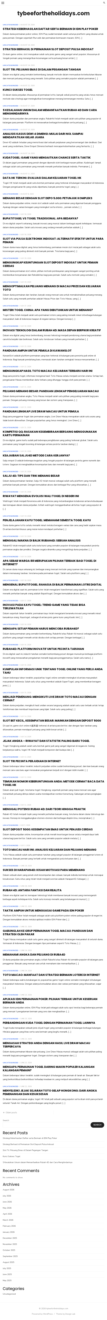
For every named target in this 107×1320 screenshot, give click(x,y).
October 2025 (9, 1250)
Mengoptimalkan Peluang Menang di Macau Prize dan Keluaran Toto (52, 288)
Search (6, 1120)
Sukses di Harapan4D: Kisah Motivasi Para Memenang (44, 870)
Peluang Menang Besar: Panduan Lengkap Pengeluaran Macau (51, 391)
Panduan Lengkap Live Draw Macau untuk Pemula (41, 411)
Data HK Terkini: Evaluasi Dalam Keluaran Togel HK (42, 178)
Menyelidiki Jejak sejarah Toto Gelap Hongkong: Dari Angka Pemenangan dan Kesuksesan (50, 1092)
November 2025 (10, 1244)
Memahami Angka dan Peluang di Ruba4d (34, 955)
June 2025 (7, 1274)
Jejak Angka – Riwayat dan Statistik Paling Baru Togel (46, 741)
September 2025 (10, 1256)
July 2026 (7, 1196)
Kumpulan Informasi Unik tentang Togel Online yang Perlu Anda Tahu (53, 671)
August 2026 (8, 1189)
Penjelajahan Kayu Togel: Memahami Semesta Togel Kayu (47, 520)
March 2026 (8, 1220)
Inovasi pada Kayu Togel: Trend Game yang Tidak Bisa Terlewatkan (44, 606)
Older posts (11, 1112)
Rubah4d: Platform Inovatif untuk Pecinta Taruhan (43, 649)
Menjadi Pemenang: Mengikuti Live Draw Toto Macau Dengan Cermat (49, 698)
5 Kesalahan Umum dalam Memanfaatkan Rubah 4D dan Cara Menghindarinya (50, 111)
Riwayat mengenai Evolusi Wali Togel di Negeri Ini (41, 496)
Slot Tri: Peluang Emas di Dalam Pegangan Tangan (42, 69)
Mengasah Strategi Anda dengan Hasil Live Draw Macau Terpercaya (46, 1044)
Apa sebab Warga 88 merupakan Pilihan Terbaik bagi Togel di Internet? (49, 562)
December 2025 (10, 1238)
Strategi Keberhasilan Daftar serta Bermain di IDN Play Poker (50, 29)
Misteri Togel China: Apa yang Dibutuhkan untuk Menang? (48, 310)
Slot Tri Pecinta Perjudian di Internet (32, 761)
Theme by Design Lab (65, 1314)
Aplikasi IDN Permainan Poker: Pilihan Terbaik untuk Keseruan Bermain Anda (50, 1000)
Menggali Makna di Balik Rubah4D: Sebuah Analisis (42, 540)
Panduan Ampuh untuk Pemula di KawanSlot (37, 351)
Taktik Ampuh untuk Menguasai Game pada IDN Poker (43, 910)
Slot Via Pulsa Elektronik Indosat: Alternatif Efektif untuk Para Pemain (53, 240)
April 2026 (7, 1214)
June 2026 (7, 1202)
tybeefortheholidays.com (53, 13)
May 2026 (7, 1208)
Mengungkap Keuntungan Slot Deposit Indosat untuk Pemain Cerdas (50, 264)
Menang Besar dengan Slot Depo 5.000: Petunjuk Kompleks (47, 198)
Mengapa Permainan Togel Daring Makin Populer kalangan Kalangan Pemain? (48, 1068)
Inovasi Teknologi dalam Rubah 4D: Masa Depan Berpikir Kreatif (52, 330)
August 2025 (8, 1262)
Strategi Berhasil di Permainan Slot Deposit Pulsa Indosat (48, 49)
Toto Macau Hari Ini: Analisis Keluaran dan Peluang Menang (49, 850)
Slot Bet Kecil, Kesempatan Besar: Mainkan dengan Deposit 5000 (52, 721)
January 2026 (8, 1232)
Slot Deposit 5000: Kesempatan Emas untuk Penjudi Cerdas (48, 829)
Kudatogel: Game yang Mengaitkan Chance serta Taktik (47, 158)
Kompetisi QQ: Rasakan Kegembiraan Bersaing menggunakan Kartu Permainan (50, 433)
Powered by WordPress (42, 1314)
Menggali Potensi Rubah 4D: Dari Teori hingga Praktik (44, 809)
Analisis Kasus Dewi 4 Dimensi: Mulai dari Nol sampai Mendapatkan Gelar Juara (43, 135)
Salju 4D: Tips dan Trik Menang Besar (31, 476)
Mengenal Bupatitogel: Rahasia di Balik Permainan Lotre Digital (52, 584)
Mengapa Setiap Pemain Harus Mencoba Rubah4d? (41, 629)
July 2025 (7, 1268)
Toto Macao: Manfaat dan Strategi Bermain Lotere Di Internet (51, 975)
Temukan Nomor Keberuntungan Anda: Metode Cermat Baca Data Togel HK (53, 783)
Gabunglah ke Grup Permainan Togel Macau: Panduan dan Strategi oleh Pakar (48, 932)
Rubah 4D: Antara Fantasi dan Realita (32, 890)
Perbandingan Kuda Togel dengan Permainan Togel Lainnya (49, 1023)
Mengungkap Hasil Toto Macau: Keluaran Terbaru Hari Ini (48, 371)
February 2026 (9, 1226)
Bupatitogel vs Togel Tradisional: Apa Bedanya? (40, 218)
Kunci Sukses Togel (18, 90)
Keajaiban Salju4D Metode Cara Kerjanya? (36, 455)
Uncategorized (10, 25)
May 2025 (7, 1280)
